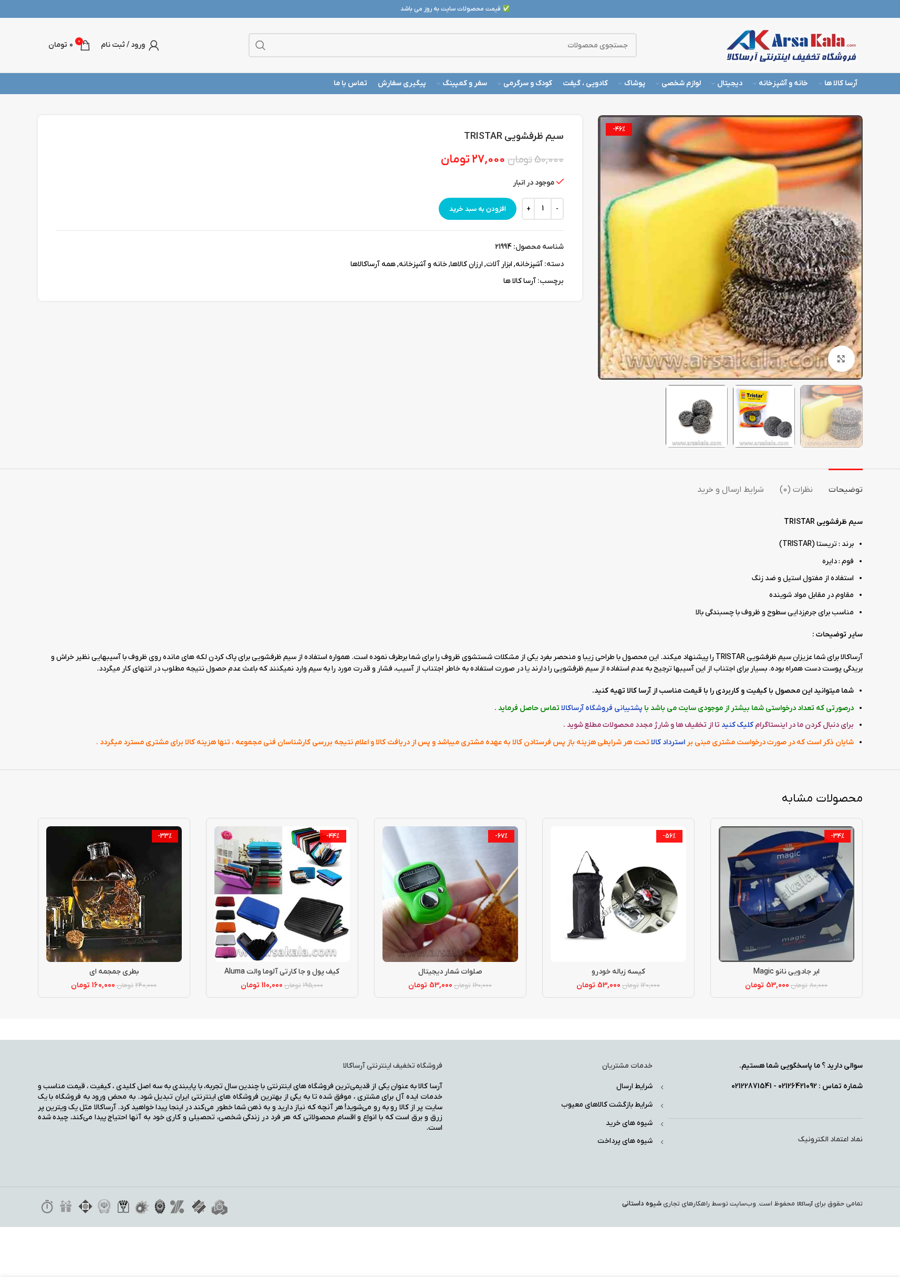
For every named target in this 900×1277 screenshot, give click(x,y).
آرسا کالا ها (519, 281)
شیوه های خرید (629, 1123)
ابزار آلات (499, 264)
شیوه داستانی (641, 1203)
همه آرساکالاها (373, 264)
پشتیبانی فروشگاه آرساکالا (602, 708)
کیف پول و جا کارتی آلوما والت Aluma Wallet (281, 977)
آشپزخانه (529, 264)
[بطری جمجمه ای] (114, 894)
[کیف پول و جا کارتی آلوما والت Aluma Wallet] (282, 894)
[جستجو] (261, 45)
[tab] (846, 485)
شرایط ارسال (634, 1086)
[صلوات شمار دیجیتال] (450, 894)
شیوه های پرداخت (625, 1141)
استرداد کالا (668, 742)
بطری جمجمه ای (114, 972)
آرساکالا (805, 1204)
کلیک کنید (737, 725)
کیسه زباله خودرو (618, 972)
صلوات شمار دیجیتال (450, 972)
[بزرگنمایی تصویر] (841, 359)
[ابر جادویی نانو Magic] (786, 894)
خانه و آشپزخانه (423, 264)
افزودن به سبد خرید (477, 209)
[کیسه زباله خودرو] (618, 894)
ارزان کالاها (466, 264)
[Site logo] (791, 45)
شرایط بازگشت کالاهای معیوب (607, 1105)
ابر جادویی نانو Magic (786, 972)
